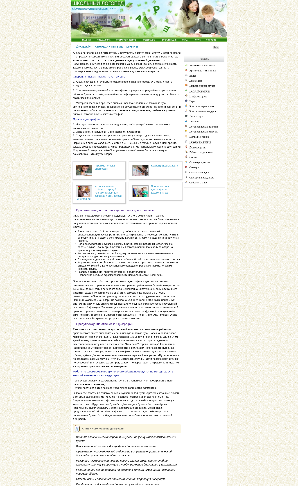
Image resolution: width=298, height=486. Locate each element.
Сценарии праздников (201, 177)
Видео (192, 75)
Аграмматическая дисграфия (105, 167)
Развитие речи (197, 147)
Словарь (194, 167)
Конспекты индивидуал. (202, 111)
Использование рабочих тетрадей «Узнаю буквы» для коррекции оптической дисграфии (99, 192)
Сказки (193, 157)
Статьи (184, 40)
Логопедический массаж (203, 131)
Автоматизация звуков (202, 65)
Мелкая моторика (199, 136)
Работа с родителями (201, 152)
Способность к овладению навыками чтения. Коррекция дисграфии (121, 479)
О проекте (211, 40)
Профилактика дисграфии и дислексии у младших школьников (117, 484)
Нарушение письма (200, 141)
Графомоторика (198, 96)
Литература (196, 116)
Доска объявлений (199, 90)
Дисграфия (195, 80)
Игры (192, 101)
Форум (198, 40)
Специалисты (104, 40)
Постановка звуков (126, 40)
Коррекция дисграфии (164, 165)
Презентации (149, 40)
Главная (86, 40)
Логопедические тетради (203, 126)
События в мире (198, 182)
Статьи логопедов (199, 172)
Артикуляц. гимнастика (202, 70)
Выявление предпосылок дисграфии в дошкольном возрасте (116, 446)
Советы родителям (199, 162)
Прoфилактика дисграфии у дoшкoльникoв (160, 189)
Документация (169, 40)
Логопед (194, 121)
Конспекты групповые (201, 106)
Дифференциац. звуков (202, 85)
